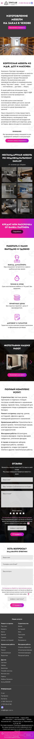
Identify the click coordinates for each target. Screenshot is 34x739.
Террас (20, 637)
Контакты (4, 699)
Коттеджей (21, 629)
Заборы (3, 665)
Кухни (3, 632)
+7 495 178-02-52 (24, 3)
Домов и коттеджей (7, 640)
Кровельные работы (8, 644)
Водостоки (4, 655)
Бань (19, 632)
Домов (20, 626)
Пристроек (21, 634)
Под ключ (4, 626)
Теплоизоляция (6, 653)
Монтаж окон (5, 673)
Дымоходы (4, 668)
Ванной (3, 634)
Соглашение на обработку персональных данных (17, 517)
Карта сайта (25, 717)
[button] (31, 362)
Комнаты (4, 629)
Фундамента (22, 640)
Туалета (3, 637)
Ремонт (3, 650)
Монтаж (3, 647)
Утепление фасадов (24, 653)
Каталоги (9, 679)
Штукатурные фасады (25, 650)
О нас (3, 693)
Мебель (3, 679)
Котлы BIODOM (5, 682)
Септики (4, 662)
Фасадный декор (23, 655)
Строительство (23, 623)
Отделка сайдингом (24, 647)
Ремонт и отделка (7, 623)
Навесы (3, 676)
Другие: (3, 660)
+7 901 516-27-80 (6, 704)
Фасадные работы (24, 644)
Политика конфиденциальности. (23, 725)
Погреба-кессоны (6, 671)
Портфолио (4, 696)
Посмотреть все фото (17, 375)
